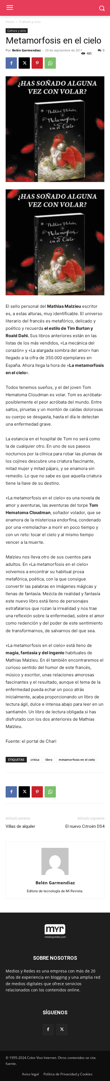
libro (48, 759)
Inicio (10, 21)
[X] (24, 63)
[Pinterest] (37, 63)
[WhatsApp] (50, 63)
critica (34, 759)
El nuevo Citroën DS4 (84, 826)
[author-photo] (55, 874)
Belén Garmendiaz (26, 50)
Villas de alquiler (20, 826)
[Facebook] (11, 63)
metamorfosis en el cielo (77, 759)
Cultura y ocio (30, 21)
